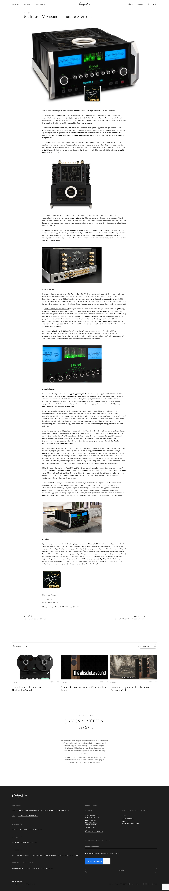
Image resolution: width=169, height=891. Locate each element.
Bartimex (35, 868)
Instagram (25, 842)
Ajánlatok (42, 810)
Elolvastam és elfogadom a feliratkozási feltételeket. (103, 853)
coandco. (27, 855)
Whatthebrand (50, 855)
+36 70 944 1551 (91, 820)
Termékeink (16, 810)
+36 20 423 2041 (91, 825)
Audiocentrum (17, 868)
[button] (16, 4)
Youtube (33, 842)
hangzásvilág (37, 855)
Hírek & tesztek (53, 810)
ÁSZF (13, 815)
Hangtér (49, 868)
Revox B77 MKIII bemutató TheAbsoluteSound (26, 688)
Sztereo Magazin (64, 855)
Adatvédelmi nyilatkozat (28, 815)
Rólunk (25, 810)
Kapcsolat (140, 4)
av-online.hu (17, 855)
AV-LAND (28, 868)
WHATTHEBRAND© (123, 884)
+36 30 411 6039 (91, 827)
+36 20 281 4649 (91, 822)
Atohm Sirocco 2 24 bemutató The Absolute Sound (83, 688)
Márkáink (33, 810)
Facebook (15, 842)
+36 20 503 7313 (127, 819)
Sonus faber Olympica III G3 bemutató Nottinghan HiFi (130, 688)
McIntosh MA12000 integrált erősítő (67, 607)
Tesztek (15, 682)
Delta (43, 868)
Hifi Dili (75, 855)
